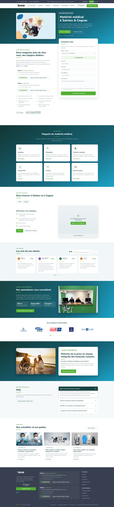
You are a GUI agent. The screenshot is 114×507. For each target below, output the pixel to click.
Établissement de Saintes (31, 230)
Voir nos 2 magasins (64, 31)
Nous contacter (85, 495)
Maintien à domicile (86, 482)
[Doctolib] (95, 1)
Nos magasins (32, 5)
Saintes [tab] (19, 201)
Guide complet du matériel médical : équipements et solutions (56, 450)
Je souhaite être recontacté (78, 93)
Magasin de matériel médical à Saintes (39, 77)
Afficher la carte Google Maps (78, 223)
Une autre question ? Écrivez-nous (25, 401)
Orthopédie (56, 5)
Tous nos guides (92, 428)
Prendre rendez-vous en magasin (25, 310)
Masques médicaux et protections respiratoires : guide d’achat (27, 450)
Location (41, 5)
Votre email (63, 67)
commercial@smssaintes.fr (47, 479)
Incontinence (65, 5)
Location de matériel (86, 490)
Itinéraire (20, 230)
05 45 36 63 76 (34, 1)
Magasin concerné (65, 50)
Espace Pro (85, 1)
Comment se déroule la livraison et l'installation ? (78, 400)
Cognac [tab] (26, 201)
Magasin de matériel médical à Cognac (39, 90)
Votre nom (63, 61)
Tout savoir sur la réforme (68, 371)
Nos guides (84, 493)
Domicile (72, 5)
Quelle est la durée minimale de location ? (78, 388)
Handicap (48, 5)
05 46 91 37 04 (22, 1)
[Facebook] (97, 1)
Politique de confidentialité (63, 504)
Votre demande (64, 78)
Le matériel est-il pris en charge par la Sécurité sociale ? (78, 410)
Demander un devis (92, 5)
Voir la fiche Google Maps (78, 235)
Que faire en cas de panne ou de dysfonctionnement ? (78, 405)
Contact (91, 1)
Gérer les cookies (72, 504)
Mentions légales (53, 504)
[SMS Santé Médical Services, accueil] (21, 5)
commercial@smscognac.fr (47, 493)
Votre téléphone (64, 72)
